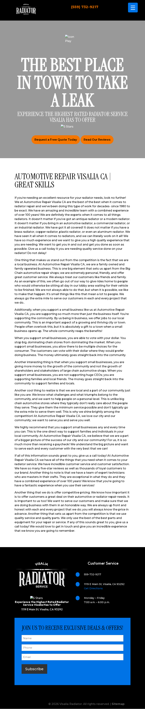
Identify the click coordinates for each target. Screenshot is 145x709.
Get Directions (93, 588)
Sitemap (118, 704)
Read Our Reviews (97, 139)
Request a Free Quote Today (55, 139)
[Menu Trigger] (133, 7)
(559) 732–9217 (84, 7)
